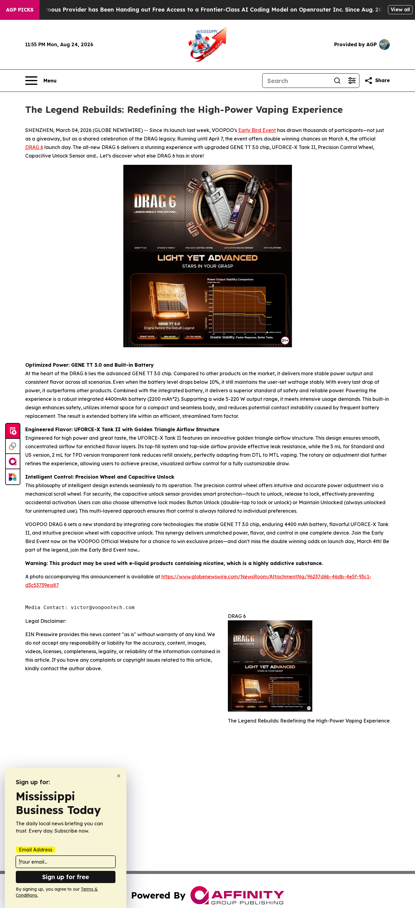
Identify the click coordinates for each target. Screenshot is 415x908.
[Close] (119, 776)
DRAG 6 (34, 147)
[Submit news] (13, 431)
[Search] (337, 81)
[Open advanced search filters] (352, 81)
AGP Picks (19, 10)
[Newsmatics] (13, 476)
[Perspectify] (13, 446)
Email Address (35, 850)
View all (400, 9)
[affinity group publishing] (13, 461)
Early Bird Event (257, 130)
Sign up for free (65, 877)
